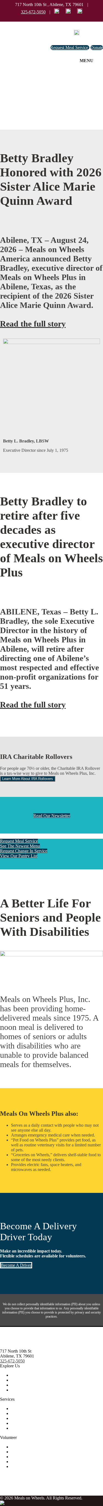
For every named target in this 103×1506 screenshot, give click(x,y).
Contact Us (20, 1385)
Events (17, 1390)
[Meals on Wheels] (76, 32)
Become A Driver (16, 1265)
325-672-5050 (33, 12)
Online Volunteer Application (36, 1461)
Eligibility (19, 1408)
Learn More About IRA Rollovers (27, 779)
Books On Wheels (27, 1423)
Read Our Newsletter (51, 815)
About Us (19, 1375)
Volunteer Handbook (29, 1456)
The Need (19, 1446)
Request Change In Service (23, 851)
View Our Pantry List (18, 856)
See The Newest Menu (20, 846)
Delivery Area (23, 1428)
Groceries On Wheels (29, 1413)
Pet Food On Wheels (29, 1418)
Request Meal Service (69, 47)
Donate (96, 47)
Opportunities (23, 1451)
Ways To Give (23, 1380)
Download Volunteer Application (39, 1466)
